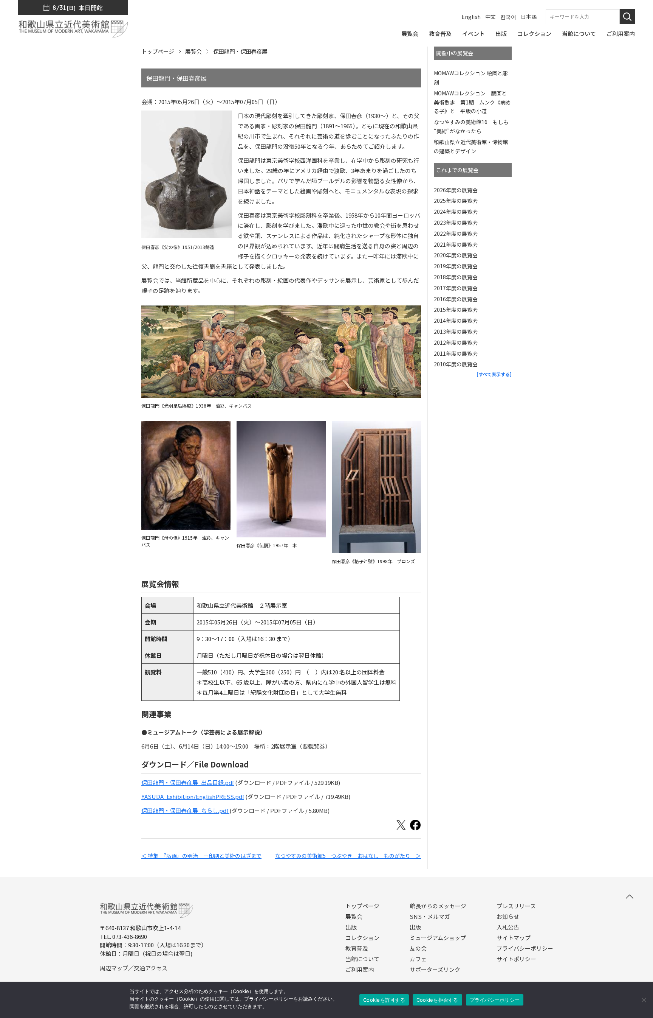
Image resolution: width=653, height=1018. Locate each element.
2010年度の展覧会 (456, 364)
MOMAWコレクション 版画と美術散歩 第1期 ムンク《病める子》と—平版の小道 (472, 102)
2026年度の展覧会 (456, 190)
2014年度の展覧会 (456, 320)
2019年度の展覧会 (456, 266)
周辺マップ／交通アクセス (133, 968)
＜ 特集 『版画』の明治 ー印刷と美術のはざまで (201, 855)
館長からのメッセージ (438, 906)
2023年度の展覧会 (456, 222)
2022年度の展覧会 (456, 233)
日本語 (529, 16)
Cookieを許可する (384, 1000)
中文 (490, 16)
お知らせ (508, 916)
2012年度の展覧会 (456, 342)
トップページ (157, 51)
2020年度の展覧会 (456, 255)
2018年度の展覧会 (456, 277)
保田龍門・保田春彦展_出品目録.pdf (187, 782)
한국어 (508, 16)
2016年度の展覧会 (456, 299)
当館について (362, 959)
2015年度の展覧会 (456, 309)
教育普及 (356, 948)
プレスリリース (516, 906)
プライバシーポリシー (525, 948)
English (471, 16)
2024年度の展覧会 (456, 211)
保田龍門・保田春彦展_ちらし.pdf (185, 810)
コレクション (362, 937)
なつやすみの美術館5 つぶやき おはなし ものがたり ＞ (348, 855)
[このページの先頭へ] (629, 896)
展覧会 (193, 51)
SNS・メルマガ (430, 916)
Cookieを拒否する (437, 1000)
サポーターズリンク (435, 969)
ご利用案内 (359, 969)
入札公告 (508, 927)
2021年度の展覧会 (456, 244)
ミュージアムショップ (438, 937)
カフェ (418, 959)
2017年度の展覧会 (456, 288)
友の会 (418, 948)
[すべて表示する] (494, 374)
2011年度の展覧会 (456, 353)
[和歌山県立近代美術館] (73, 34)
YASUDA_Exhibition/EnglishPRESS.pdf (192, 796)
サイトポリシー (516, 959)
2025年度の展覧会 (456, 200)
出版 (351, 927)
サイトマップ (514, 937)
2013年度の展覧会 (456, 331)
